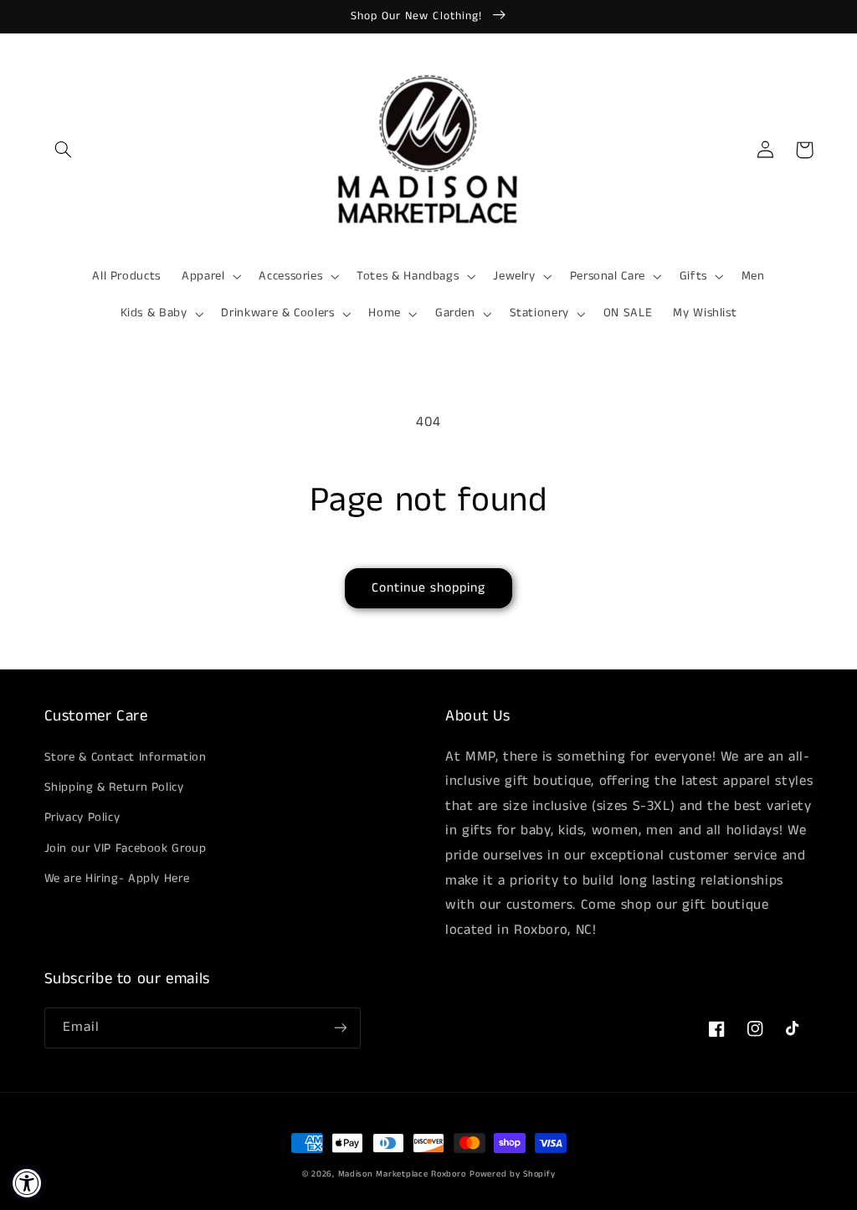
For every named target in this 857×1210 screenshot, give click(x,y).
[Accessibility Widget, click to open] (27, 1183)
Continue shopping (429, 588)
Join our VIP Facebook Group (125, 848)
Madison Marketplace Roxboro (402, 1174)
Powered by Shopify (512, 1174)
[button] (63, 150)
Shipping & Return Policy (114, 787)
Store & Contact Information (125, 757)
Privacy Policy (82, 817)
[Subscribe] (340, 1027)
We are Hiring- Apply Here (117, 878)
